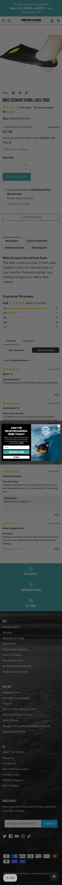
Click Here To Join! (16, 452)
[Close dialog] (58, 426)
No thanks (16, 457)
